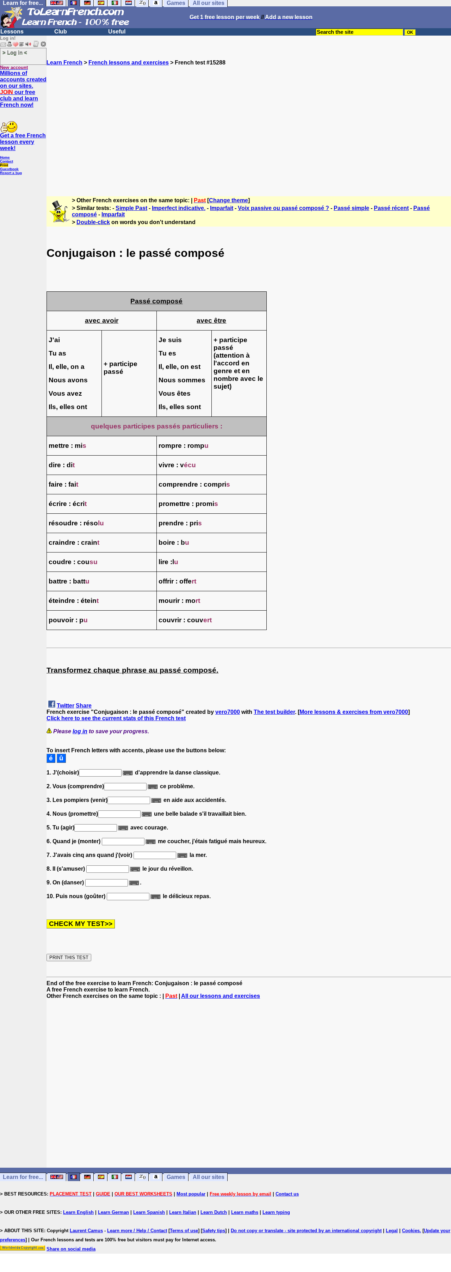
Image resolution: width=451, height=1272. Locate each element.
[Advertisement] (249, 128)
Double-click (93, 222)
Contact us (287, 1194)
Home (5, 157)
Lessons (12, 32)
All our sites (208, 1177)
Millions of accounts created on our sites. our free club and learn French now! (23, 89)
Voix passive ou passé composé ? (283, 208)
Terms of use (184, 1230)
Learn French (64, 63)
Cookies (411, 1230)
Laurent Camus (86, 1230)
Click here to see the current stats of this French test (116, 718)
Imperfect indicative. (178, 208)
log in (80, 731)
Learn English (78, 1212)
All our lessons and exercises (220, 996)
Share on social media (71, 1249)
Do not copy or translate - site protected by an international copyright (306, 1230)
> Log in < (14, 52)
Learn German (113, 1212)
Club (60, 32)
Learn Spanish (149, 1212)
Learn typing (276, 1212)
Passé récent (391, 208)
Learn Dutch (213, 1212)
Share (84, 706)
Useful (116, 32)
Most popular (191, 1194)
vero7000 (227, 712)
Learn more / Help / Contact (137, 1230)
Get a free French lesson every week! (23, 141)
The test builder (274, 712)
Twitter (65, 706)
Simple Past (131, 208)
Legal (392, 1230)
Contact (6, 161)
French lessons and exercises (128, 63)
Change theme (228, 200)
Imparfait (221, 208)
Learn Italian (182, 1212)
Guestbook (9, 169)
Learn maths (244, 1212)
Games (176, 1177)
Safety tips (213, 1230)
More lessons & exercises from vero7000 (353, 712)
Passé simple (351, 208)
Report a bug (11, 173)
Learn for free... (23, 1177)
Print (4, 165)
